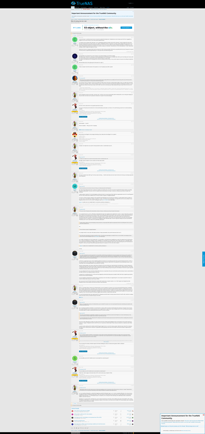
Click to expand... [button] (106, 341)
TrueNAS (130, 3)
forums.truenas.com (175, 426)
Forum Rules (86, 9)
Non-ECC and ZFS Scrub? (79, 420)
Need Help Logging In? (103, 9)
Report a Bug (102, 7)
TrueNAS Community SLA (95, 9)
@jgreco (80, 202)
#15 (132, 285)
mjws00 (74, 189)
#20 (132, 385)
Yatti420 (130, 424)
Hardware (81, 415)
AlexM (75, 418)
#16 (132, 300)
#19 (132, 367)
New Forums (204, 259)
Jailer (75, 138)
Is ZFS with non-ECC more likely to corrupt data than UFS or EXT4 (87, 417)
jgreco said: (81, 157)
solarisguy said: (82, 369)
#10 (132, 154)
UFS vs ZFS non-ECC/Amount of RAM (82, 410)
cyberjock (130, 418)
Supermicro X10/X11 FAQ (101, 119)
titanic (130, 421)
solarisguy (75, 361)
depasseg (75, 81)
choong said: (82, 78)
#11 (132, 173)
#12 (132, 184)
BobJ (75, 415)
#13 (132, 207)
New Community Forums (185, 430)
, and (86, 129)
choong (73, 22)
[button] (80, 7)
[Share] (131, 37)
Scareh (74, 59)
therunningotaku (76, 411)
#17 (132, 330)
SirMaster (75, 256)
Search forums (77, 9)
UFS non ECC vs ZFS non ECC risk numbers (83, 414)
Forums (72, 7)
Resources (96, 7)
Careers (108, 7)
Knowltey (75, 421)
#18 (132, 356)
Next (75, 35)
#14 (132, 251)
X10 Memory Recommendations (110, 119)
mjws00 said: (82, 209)
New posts (72, 9)
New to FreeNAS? (86, 411)
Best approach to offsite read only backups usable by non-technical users (89, 424)
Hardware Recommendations (103, 118)
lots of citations (105, 199)
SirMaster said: (82, 333)
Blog (81, 9)
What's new (77, 7)
